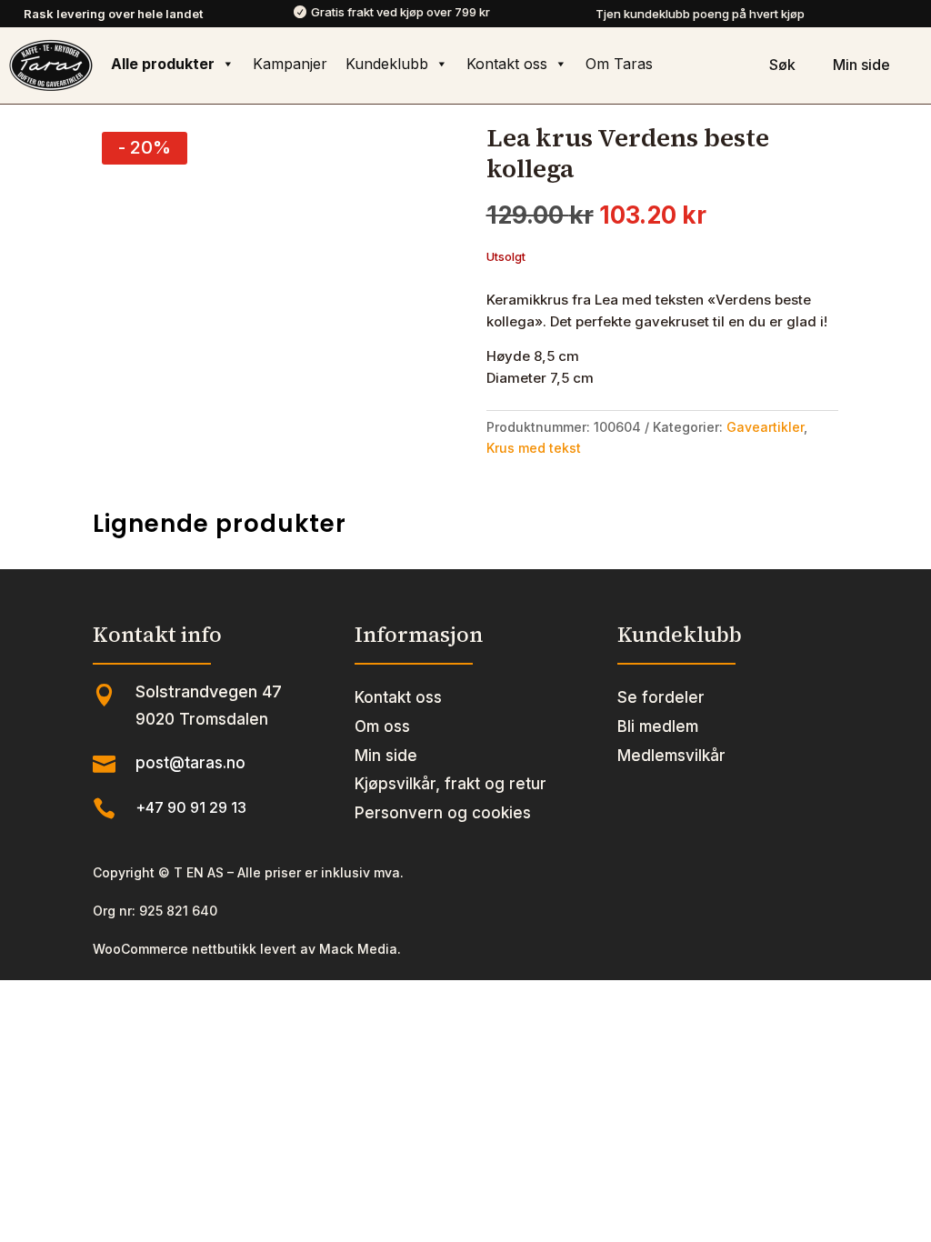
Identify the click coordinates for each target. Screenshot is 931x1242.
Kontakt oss (506, 64)
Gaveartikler (765, 427)
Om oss (382, 726)
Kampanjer (290, 64)
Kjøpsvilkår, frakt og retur (450, 784)
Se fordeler (661, 697)
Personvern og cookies (443, 813)
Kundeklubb (386, 64)
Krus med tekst (533, 448)
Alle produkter (163, 64)
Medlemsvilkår (671, 755)
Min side (386, 755)
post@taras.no (190, 763)
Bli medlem (657, 726)
